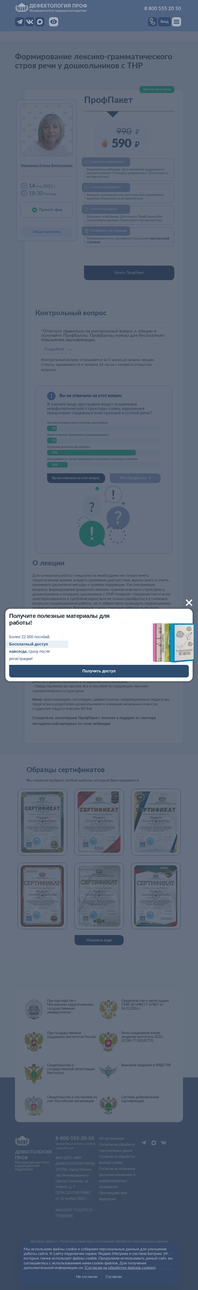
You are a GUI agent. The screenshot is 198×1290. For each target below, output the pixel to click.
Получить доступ (99, 671)
